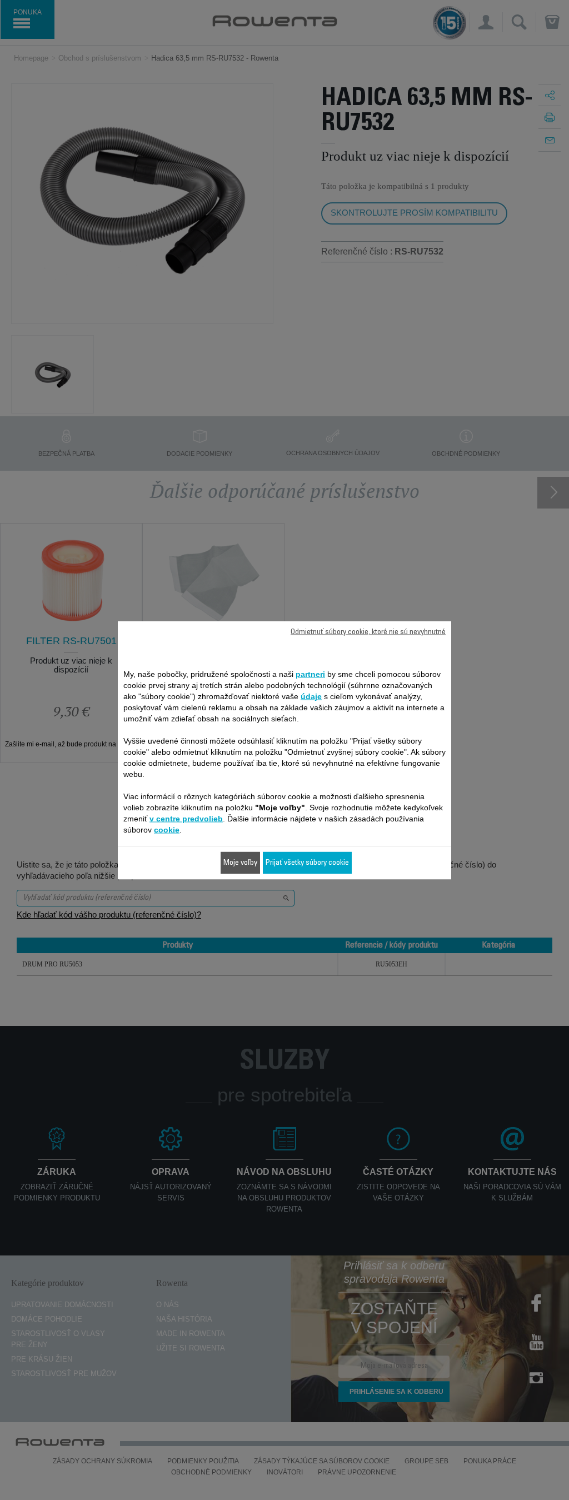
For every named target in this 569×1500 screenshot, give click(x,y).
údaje (311, 695)
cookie (166, 829)
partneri (310, 673)
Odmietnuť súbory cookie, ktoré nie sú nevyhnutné (368, 632)
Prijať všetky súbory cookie (307, 862)
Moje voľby (240, 862)
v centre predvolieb (186, 818)
